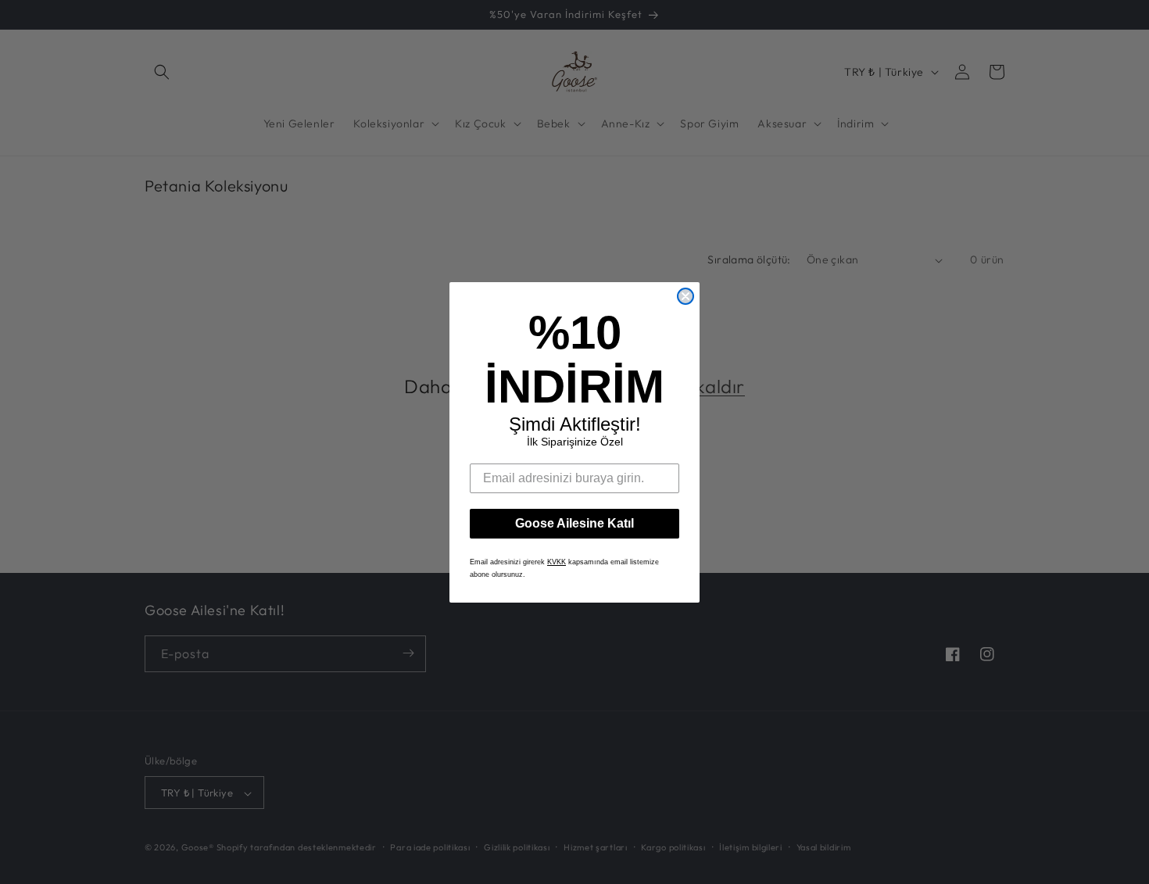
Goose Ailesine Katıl (574, 523)
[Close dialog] (685, 296)
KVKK (556, 562)
